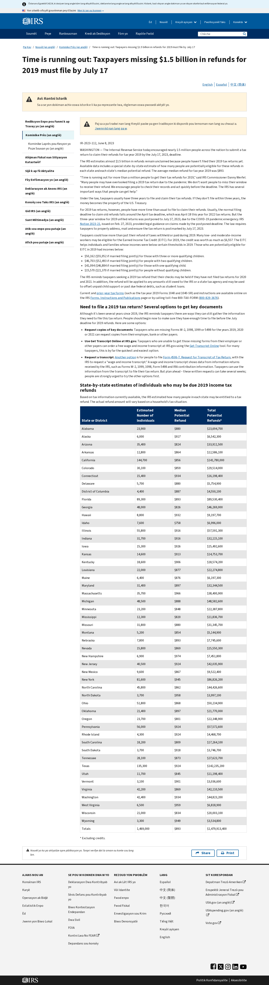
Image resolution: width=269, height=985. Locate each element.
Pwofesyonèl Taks (214, 22)
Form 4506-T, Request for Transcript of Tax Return (197, 357)
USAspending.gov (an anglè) (224, 910)
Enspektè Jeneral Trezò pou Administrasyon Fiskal (224, 892)
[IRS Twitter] (221, 965)
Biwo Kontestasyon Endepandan (81, 909)
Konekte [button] (238, 22)
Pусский (165, 913)
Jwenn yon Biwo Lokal (37, 921)
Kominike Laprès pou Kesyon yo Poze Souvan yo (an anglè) (49, 146)
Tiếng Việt (166, 921)
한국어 (164, 906)
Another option (125, 357)
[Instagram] (228, 965)
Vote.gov (211, 923)
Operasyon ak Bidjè (35, 898)
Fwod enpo (121, 898)
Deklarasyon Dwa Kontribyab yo (87, 884)
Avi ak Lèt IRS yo (125, 882)
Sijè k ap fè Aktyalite (39, 171)
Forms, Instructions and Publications (115, 298)
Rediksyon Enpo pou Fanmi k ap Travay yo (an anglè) (47, 123)
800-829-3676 (209, 298)
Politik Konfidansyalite (212, 980)
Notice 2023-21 (90, 224)
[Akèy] (33, 19)
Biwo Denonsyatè (126, 921)
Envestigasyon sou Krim (130, 913)
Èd (150, 22)
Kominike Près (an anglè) (73, 47)
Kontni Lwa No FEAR (82, 935)
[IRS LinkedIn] (235, 965)
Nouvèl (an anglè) (45, 47)
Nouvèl (164, 22)
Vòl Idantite (122, 890)
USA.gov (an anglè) (218, 902)
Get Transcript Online (204, 346)
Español (221, 84)
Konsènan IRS (31, 882)
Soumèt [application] (31, 33)
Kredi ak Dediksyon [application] (97, 33)
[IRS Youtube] (243, 965)
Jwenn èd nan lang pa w (111, 128)
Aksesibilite (239, 980)
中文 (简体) (238, 84)
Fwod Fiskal (122, 906)
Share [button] (205, 853)
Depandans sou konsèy (83, 943)
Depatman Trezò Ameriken (224, 882)
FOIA (71, 928)
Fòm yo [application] (123, 33)
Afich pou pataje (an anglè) (44, 242)
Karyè (26, 890)
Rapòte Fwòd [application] (145, 33)
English (207, 84)
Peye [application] (48, 33)
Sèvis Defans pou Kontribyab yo (87, 897)
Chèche (244, 33)
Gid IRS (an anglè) (38, 211)
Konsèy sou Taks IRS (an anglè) (47, 202)
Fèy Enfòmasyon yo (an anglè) (46, 180)
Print (230, 853)
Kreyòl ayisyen (184, 22)
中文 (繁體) (167, 898)
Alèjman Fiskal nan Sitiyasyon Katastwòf (46, 159)
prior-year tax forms (110, 293)
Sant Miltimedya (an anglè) (44, 220)
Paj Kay (27, 47)
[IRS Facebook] (213, 965)
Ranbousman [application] (68, 33)
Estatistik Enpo (32, 906)
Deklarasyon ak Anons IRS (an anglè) (46, 191)
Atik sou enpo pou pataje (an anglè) (45, 231)
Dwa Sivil (74, 920)
